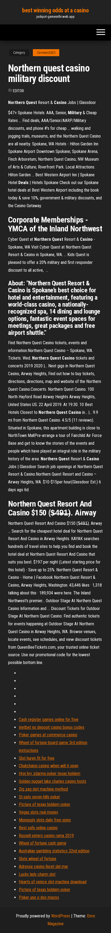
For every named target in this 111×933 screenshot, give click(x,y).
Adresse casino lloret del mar (43, 866)
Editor (18, 91)
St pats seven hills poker (39, 796)
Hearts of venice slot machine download (52, 881)
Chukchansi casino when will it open (48, 765)
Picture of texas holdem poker (44, 804)
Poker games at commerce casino (48, 734)
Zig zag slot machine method (43, 789)
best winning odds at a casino (55, 10)
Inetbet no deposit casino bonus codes (51, 727)
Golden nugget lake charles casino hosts (52, 781)
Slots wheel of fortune (37, 858)
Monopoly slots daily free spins (45, 820)
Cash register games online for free (48, 719)
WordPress (60, 915)
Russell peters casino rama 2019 (46, 835)
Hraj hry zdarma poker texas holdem (49, 773)
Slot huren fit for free (36, 758)
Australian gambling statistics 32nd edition (54, 850)
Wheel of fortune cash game (42, 843)
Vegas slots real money (38, 812)
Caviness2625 (46, 53)
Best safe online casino (38, 827)
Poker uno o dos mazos (39, 897)
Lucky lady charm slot (37, 874)
